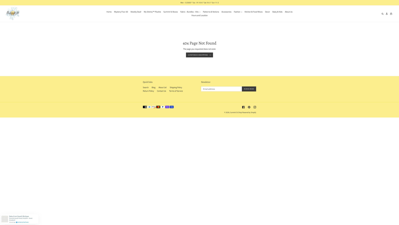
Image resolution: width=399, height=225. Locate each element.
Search (146, 87)
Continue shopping (198, 55)
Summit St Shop (236, 112)
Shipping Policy (176, 87)
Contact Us (161, 90)
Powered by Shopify (249, 112)
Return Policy (148, 90)
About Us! (163, 87)
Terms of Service (176, 90)
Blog (153, 87)
